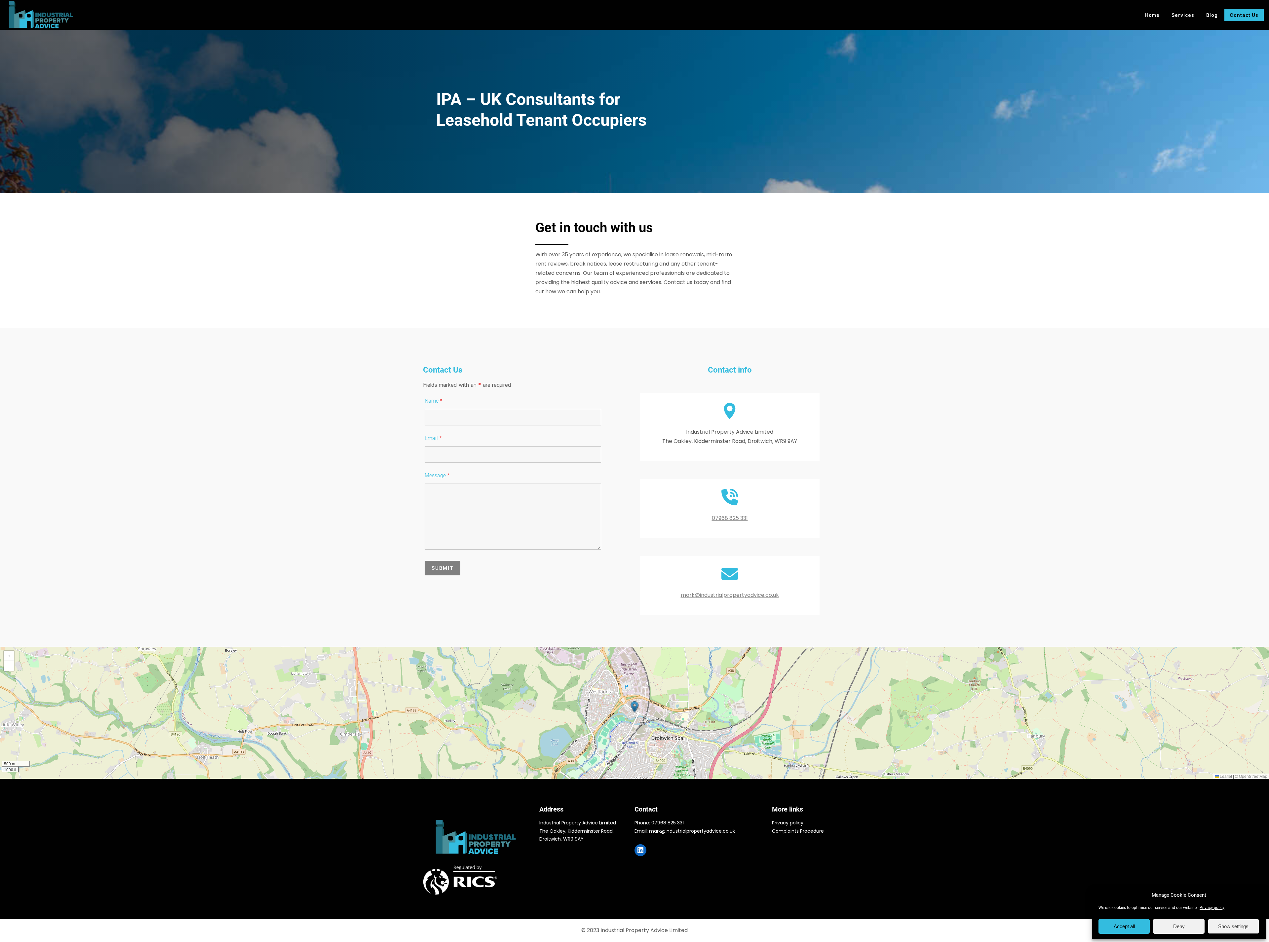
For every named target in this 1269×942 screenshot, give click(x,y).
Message (437, 475)
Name (433, 401)
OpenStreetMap (1253, 776)
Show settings (1233, 926)
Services (1183, 15)
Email (433, 438)
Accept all (1124, 926)
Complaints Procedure (798, 831)
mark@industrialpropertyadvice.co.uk (730, 595)
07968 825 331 (730, 518)
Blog (1212, 15)
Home (1152, 15)
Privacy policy (1212, 907)
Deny (1179, 926)
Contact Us (1244, 15)
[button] (634, 707)
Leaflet (1225, 776)
